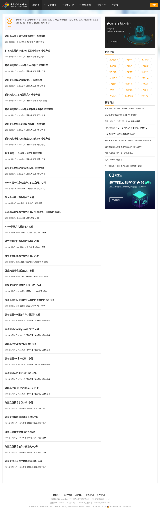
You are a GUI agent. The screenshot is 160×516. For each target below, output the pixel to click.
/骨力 (22, 247)
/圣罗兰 (24, 189)
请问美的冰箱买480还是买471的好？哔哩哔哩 (27, 138)
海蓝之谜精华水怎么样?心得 (19, 402)
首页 (37, 5)
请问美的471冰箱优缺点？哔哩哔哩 (22, 94)
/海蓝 (24, 408)
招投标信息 (129, 96)
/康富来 (29, 291)
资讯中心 (145, 96)
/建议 (43, 57)
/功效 (26, 247)
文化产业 (69, 5)
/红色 (43, 189)
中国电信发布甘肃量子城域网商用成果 (120, 134)
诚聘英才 (79, 495)
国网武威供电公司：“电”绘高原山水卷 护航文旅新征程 (126, 128)
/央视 (42, 42)
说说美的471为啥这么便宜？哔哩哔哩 (23, 153)
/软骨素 (31, 247)
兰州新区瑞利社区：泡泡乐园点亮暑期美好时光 (123, 166)
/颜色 (33, 42)
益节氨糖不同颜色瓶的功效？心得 (22, 241)
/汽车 (32, 203)
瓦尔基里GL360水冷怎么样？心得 (22, 388)
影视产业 (145, 72)
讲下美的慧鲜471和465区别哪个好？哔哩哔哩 (27, 50)
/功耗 (36, 365)
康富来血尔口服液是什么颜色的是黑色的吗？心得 (29, 300)
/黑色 (43, 306)
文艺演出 (145, 84)
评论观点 (113, 72)
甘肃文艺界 (113, 78)
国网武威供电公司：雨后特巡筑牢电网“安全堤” (123, 147)
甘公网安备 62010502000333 (120, 506)
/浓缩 (40, 408)
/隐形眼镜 (28, 262)
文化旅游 (86, 5)
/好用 (29, 42)
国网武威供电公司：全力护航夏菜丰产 (120, 153)
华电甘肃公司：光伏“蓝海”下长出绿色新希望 (122, 121)
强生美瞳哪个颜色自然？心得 (19, 270)
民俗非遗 (145, 78)
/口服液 (22, 291)
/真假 (41, 262)
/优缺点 (39, 101)
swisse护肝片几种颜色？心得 (19, 226)
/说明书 (29, 233)
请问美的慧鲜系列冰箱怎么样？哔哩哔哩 (25, 124)
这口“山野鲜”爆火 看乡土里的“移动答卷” (120, 115)
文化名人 (129, 66)
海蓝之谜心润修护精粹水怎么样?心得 (23, 461)
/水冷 (23, 321)
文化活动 (129, 72)
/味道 (36, 203)
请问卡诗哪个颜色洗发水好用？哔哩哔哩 (25, 36)
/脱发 (38, 42)
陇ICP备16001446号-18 (101, 499)
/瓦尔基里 (29, 321)
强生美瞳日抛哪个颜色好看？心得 (22, 256)
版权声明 (68, 495)
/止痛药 (42, 247)
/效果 (44, 233)
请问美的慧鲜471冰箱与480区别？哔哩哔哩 (26, 65)
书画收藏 (129, 78)
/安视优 (36, 262)
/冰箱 (28, 57)
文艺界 (102, 5)
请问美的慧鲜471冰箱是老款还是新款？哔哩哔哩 (29, 109)
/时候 (30, 189)
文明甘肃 (145, 90)
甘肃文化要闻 (113, 60)
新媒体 (113, 90)
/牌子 (40, 291)
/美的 (23, 57)
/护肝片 (23, 233)
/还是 (39, 115)
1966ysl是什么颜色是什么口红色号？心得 (25, 182)
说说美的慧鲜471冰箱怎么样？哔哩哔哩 (24, 168)
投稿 (154, 5)
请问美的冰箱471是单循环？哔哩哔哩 (23, 80)
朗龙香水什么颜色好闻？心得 (19, 197)
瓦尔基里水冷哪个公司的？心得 (20, 344)
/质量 (32, 218)
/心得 (40, 233)
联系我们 (90, 495)
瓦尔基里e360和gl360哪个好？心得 (22, 329)
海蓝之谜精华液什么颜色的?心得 (21, 446)
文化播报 (52, 5)
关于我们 (101, 495)
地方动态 (113, 66)
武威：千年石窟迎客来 (113, 160)
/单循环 (33, 57)
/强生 (22, 262)
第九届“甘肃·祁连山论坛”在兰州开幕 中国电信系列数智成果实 (129, 140)
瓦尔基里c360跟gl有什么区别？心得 (22, 314)
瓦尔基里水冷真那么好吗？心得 (20, 373)
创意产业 (129, 84)
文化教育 (113, 84)
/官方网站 (37, 321)
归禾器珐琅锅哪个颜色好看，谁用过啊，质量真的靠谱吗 (33, 212)
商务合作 (57, 495)
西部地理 (129, 90)
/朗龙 (27, 203)
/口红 (34, 189)
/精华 (35, 408)
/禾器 (37, 218)
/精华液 (29, 408)
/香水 (22, 203)
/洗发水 (23, 42)
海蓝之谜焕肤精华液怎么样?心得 (21, 417)
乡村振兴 (113, 96)
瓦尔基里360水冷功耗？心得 (19, 358)
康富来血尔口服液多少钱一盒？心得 (23, 285)
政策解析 (145, 60)
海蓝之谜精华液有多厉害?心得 (20, 432)
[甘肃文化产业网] (14, 5)
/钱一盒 (35, 291)
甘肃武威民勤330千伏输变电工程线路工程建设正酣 (124, 109)
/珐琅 (23, 218)
